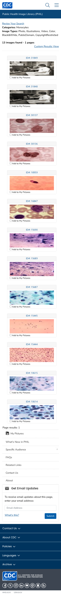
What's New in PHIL (17, 442)
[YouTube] (27, 585)
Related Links (13, 465)
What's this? (12, 515)
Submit (50, 516)
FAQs (9, 457)
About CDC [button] (9, 537)
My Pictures (16, 433)
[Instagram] (15, 585)
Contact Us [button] (9, 528)
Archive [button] (7, 564)
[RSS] (43, 585)
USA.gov (18, 592)
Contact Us (12, 472)
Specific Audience (16, 449)
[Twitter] (10, 585)
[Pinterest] (32, 585)
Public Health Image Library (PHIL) (22, 14)
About (9, 480)
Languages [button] (9, 555)
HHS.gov (6, 592)
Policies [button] (7, 546)
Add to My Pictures (20, 77)
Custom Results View (46, 46)
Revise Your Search (13, 23)
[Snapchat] (38, 585)
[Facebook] (4, 585)
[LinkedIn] (21, 585)
